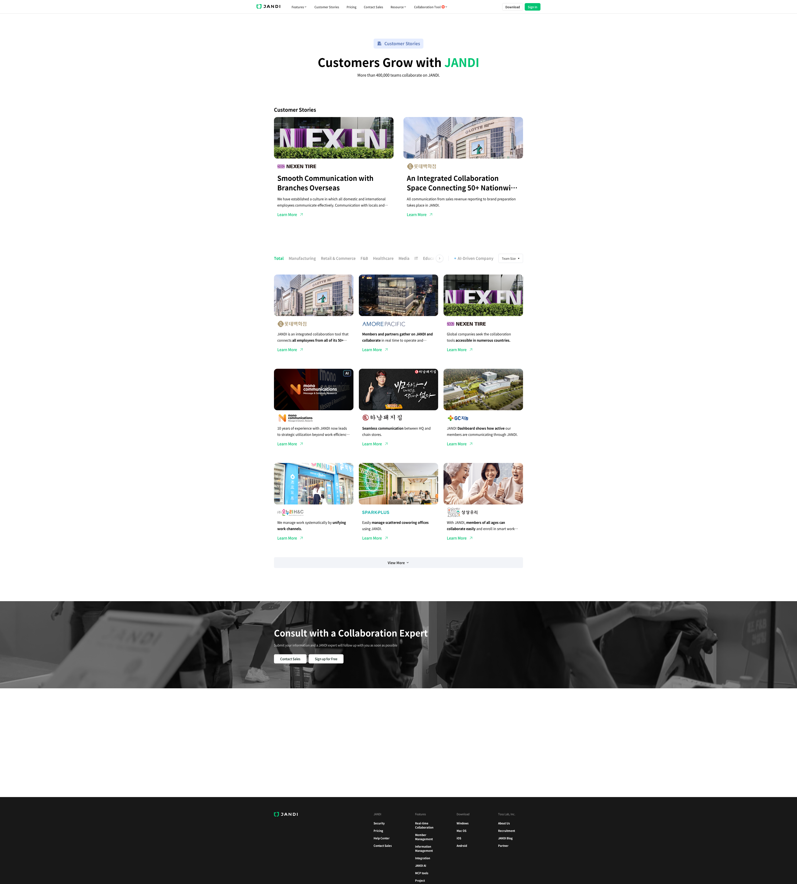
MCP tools (421, 873)
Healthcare (383, 258)
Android (462, 845)
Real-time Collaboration (424, 825)
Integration (422, 858)
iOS (459, 838)
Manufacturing (302, 258)
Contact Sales (373, 7)
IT (416, 258)
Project (420, 880)
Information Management (424, 848)
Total (279, 258)
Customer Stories (326, 7)
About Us (504, 823)
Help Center (382, 838)
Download (512, 7)
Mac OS (461, 831)
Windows (462, 823)
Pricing (351, 7)
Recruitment (506, 831)
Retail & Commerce (338, 258)
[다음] (439, 258)
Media (404, 258)
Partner (503, 845)
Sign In (532, 7)
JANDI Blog (505, 838)
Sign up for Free (326, 659)
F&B (364, 258)
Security (379, 823)
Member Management (424, 837)
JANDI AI (420, 865)
